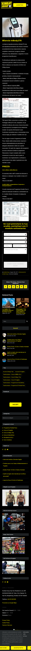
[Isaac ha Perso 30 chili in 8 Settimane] (4, 359)
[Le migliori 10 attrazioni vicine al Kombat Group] (8, 303)
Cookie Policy (6, 622)
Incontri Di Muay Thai (8, 371)
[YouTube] (7, 449)
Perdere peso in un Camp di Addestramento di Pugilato (14, 340)
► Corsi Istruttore (7, 440)
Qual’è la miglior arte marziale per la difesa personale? (16, 353)
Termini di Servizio (7, 625)
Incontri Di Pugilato (20, 371)
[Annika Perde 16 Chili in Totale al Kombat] (4, 347)
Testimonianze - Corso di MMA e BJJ (12, 374)
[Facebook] (2, 449)
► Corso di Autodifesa (8, 435)
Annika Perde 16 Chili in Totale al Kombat (18, 346)
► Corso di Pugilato (7, 430)
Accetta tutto (18, 647)
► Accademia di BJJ (7, 437)
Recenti (15, 328)
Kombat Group (6, 272)
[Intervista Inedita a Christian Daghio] (4, 334)
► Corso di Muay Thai (8, 432)
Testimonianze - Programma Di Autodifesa (13, 382)
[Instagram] (5, 449)
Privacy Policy (6, 620)
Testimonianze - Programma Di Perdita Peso (14, 385)
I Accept (15, 404)
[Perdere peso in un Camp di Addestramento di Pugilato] (4, 340)
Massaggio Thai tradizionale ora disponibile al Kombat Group (21, 311)
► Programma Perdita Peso (9, 428)
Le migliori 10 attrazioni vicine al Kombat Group (7, 310)
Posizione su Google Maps (9, 603)
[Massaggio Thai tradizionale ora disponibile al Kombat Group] (22, 303)
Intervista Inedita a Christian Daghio (16, 334)
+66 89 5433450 (11, 599)
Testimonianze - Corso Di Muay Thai (12, 377)
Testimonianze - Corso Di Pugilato (11, 380)
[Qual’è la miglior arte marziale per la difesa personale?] (4, 353)
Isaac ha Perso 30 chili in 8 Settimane (17, 359)
